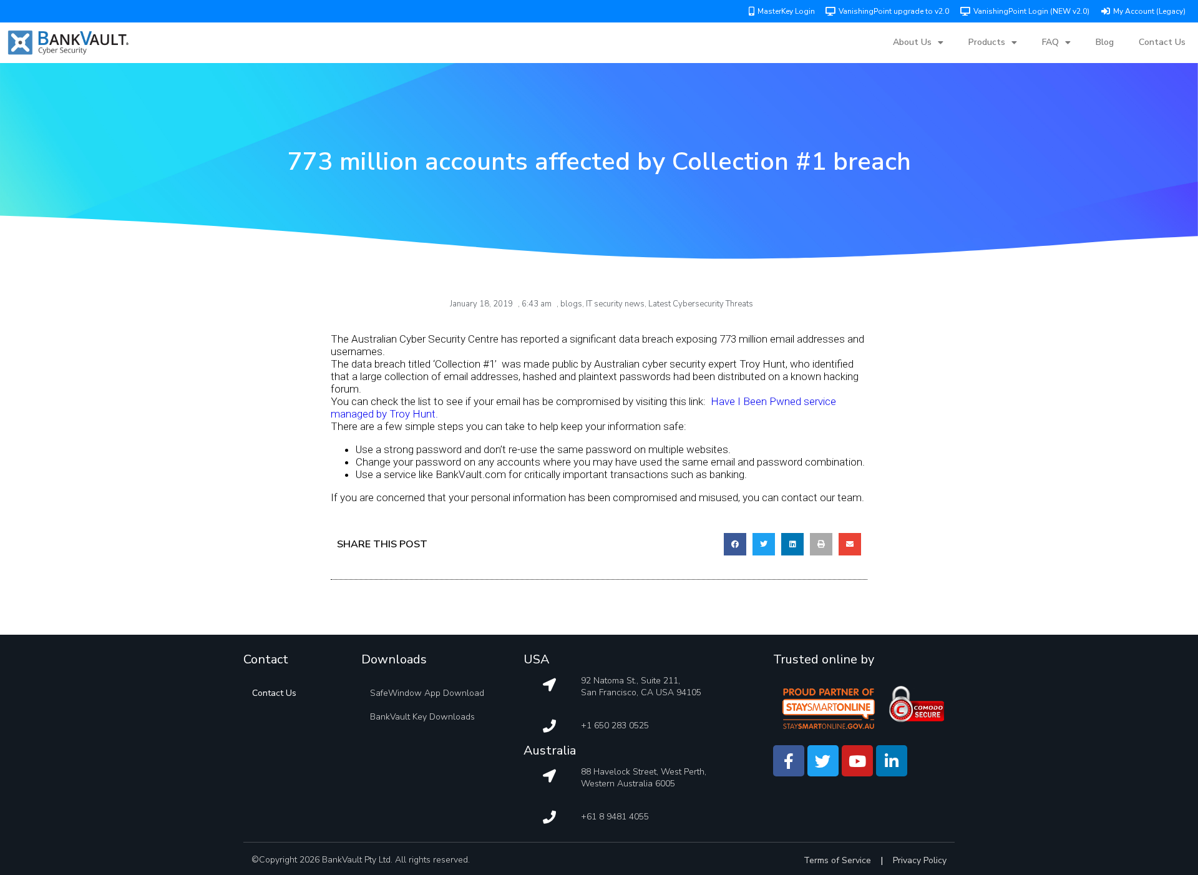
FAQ (1050, 42)
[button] (735, 544)
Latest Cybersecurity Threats (700, 304)
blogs (571, 304)
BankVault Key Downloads (422, 717)
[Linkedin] (891, 760)
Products (986, 42)
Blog (1105, 42)
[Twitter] (823, 760)
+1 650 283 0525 (615, 725)
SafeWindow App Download (427, 693)
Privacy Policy (920, 860)
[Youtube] (857, 760)
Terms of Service (837, 860)
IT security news (615, 304)
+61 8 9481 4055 (615, 817)
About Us (912, 42)
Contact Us (1162, 42)
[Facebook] (788, 760)
